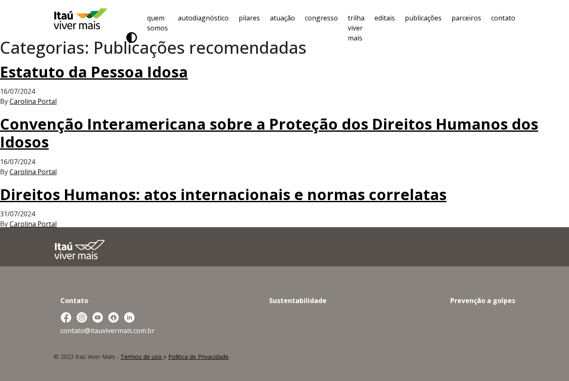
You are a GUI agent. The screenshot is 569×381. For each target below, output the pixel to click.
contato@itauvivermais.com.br (107, 330)
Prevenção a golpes (482, 300)
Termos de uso (141, 357)
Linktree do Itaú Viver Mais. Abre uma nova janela (113, 317)
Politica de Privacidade (198, 357)
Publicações (423, 18)
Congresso (321, 18)
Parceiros (466, 18)
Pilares (249, 18)
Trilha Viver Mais (356, 28)
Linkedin (129, 317)
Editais (384, 18)
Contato (503, 18)
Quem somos (157, 23)
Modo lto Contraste (131, 37)
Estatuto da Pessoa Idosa (94, 72)
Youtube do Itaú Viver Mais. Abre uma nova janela (97, 317)
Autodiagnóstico (203, 18)
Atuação (282, 18)
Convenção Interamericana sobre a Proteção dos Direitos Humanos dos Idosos (269, 133)
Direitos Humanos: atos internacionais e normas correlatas (223, 194)
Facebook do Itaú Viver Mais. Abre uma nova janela (65, 317)
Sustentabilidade (298, 300)
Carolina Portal (33, 101)
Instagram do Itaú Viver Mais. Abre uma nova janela (81, 317)
